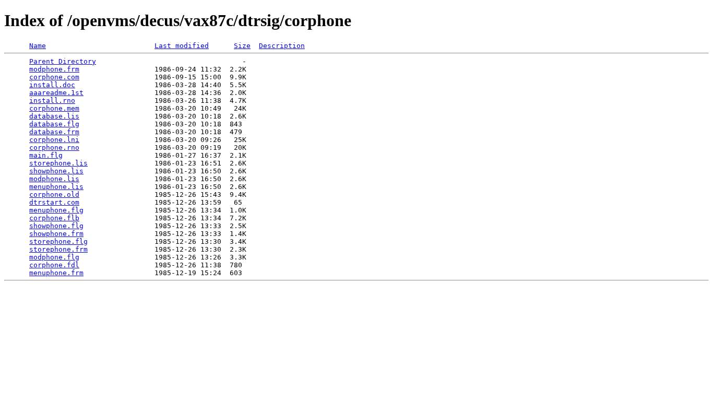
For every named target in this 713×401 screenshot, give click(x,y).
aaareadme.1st (56, 93)
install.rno (52, 100)
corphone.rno (54, 147)
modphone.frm (54, 69)
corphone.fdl (54, 265)
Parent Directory (62, 61)
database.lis (54, 116)
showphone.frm (56, 234)
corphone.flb (54, 218)
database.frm (54, 132)
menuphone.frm (56, 273)
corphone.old (54, 194)
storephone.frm (58, 249)
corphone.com (54, 77)
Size (242, 46)
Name (37, 46)
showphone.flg (56, 226)
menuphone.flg (56, 210)
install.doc (52, 85)
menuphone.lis (56, 187)
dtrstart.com (54, 202)
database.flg (54, 124)
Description (282, 46)
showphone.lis (56, 171)
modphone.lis (54, 179)
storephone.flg (58, 241)
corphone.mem (54, 108)
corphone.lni (54, 140)
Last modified (182, 46)
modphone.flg (54, 257)
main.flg (46, 155)
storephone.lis (58, 163)
